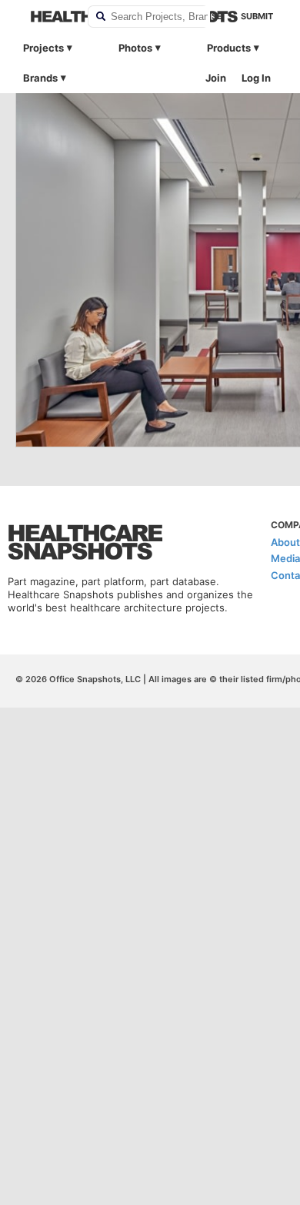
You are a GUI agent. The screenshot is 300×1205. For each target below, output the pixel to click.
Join (215, 78)
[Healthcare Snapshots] (49, 16)
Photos (135, 48)
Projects (43, 48)
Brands (40, 78)
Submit (257, 16)
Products (229, 48)
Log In (256, 78)
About (285, 542)
